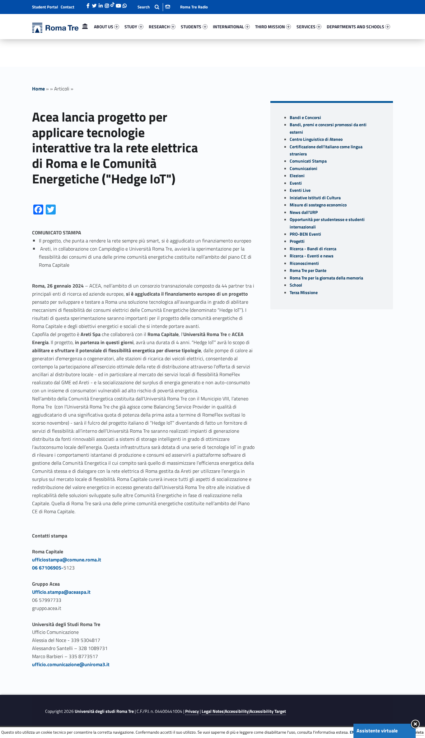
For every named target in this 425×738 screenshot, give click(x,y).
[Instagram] (107, 4)
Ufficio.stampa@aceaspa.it (61, 592)
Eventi (296, 183)
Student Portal (45, 7)
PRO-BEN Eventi (305, 234)
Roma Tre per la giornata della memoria (326, 277)
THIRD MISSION (270, 26)
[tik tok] (112, 4)
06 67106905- (47, 567)
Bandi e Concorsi (305, 117)
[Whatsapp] (124, 4)
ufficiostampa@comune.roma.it (66, 559)
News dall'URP (304, 212)
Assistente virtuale (377, 730)
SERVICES (306, 26)
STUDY (130, 26)
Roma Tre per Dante (308, 270)
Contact (67, 7)
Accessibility (237, 711)
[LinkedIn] (100, 4)
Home (85, 26)
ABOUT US (103, 26)
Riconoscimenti (304, 263)
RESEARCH (159, 26)
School (296, 285)
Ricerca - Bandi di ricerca (313, 248)
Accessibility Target (268, 711)
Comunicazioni (303, 168)
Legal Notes (213, 711)
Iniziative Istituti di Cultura (315, 197)
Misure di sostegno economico (318, 204)
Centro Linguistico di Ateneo (316, 139)
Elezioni (297, 175)
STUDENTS (191, 26)
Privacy (192, 711)
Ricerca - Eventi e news (312, 255)
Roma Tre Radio (194, 7)
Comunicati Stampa (308, 161)
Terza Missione (304, 292)
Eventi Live (300, 190)
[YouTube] (118, 4)
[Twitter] (94, 4)
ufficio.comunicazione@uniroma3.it (71, 664)
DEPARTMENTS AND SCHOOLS (355, 26)
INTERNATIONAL (228, 26)
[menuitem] (85, 27)
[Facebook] (88, 4)
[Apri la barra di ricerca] (154, 7)
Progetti (297, 241)
